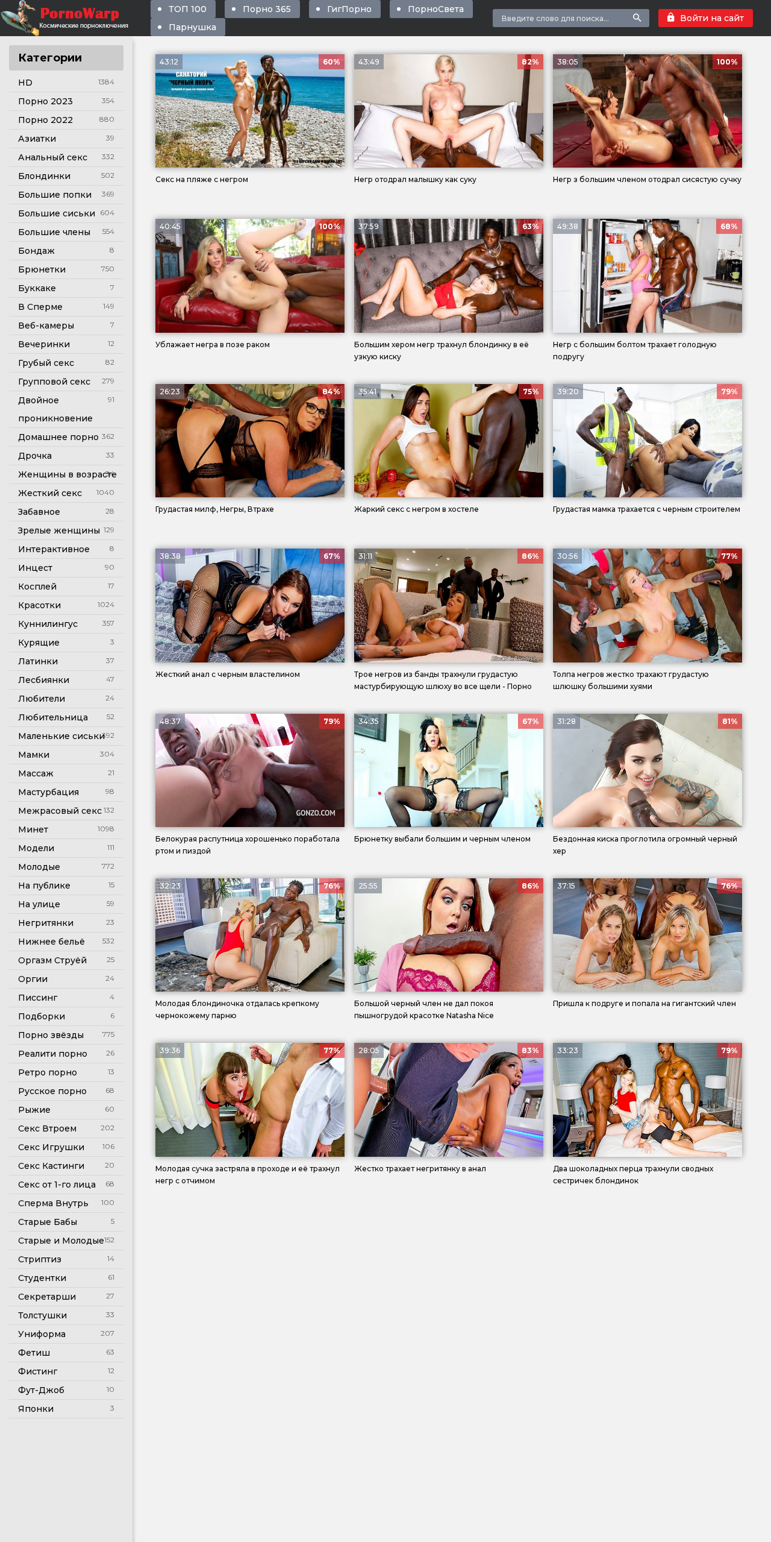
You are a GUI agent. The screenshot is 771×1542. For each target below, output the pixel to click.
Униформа (42, 1334)
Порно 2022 (45, 120)
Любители (41, 698)
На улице (39, 904)
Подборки (41, 1016)
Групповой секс (54, 381)
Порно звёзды (51, 1035)
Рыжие (34, 1109)
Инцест (35, 567)
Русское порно (52, 1091)
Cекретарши (47, 1296)
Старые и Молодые (61, 1240)
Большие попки (55, 194)
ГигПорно (349, 9)
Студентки (42, 1278)
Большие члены (54, 232)
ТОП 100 (188, 9)
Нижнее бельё (51, 941)
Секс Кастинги (51, 1165)
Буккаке (37, 288)
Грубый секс (46, 362)
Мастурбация (48, 792)
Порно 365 (267, 9)
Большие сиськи (56, 213)
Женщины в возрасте (67, 474)
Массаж (36, 773)
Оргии (33, 979)
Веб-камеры (46, 325)
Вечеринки (44, 344)
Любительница (53, 717)
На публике (44, 885)
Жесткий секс (50, 493)
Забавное (39, 511)
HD (25, 82)
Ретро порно (47, 1072)
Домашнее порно (58, 437)
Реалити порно (52, 1053)
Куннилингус (48, 623)
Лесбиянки (43, 680)
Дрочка (35, 455)
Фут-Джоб (41, 1390)
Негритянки (45, 922)
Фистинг (37, 1371)
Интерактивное (54, 549)
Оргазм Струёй (52, 960)
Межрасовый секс (60, 810)
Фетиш (34, 1352)
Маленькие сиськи (61, 736)
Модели (36, 848)
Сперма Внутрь (53, 1203)
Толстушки (42, 1315)
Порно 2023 (45, 101)
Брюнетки (42, 269)
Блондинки (44, 176)
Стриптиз (39, 1259)
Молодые (39, 866)
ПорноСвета (436, 9)
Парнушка (192, 27)
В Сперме (40, 306)
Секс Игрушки (51, 1147)
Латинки (38, 661)
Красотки (39, 605)
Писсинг (37, 997)
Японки (36, 1408)
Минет (33, 829)
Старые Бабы (47, 1221)
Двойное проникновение (55, 409)
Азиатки (37, 138)
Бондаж (36, 250)
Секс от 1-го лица (57, 1184)
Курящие (39, 642)
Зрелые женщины (59, 530)
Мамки (33, 754)
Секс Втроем (47, 1128)
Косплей (37, 586)
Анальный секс (52, 157)
